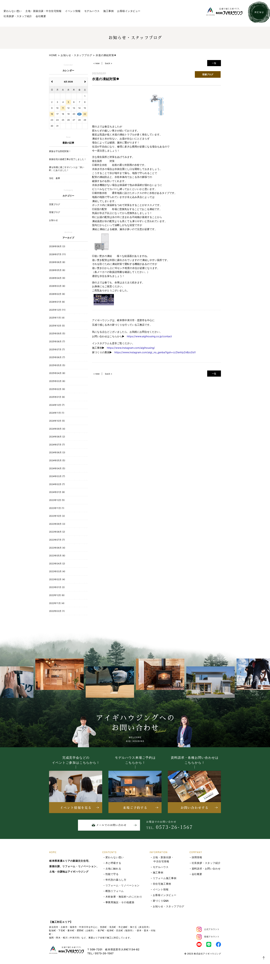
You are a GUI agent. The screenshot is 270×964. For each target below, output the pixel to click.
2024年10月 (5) (57, 420)
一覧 (214, 63)
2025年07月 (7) (57, 349)
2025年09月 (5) (57, 333)
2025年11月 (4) (57, 317)
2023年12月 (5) (57, 500)
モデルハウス (92, 11)
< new (96, 63)
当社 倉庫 (54, 178)
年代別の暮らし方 (115, 879)
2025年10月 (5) (57, 325)
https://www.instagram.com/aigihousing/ (131, 347)
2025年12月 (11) (57, 309)
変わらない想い (13, 11)
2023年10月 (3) (57, 516)
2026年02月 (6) (57, 294)
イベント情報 (72, 11)
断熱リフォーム (114, 891)
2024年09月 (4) (57, 428)
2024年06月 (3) (57, 452)
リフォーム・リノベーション (122, 885)
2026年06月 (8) (57, 262)
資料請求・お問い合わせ (206, 868)
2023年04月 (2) (57, 563)
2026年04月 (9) (57, 278)
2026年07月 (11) (57, 254)
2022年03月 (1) (57, 611)
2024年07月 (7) (57, 444)
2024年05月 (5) (57, 460)
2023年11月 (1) (56, 508)
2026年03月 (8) (57, 286)
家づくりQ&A (161, 900)
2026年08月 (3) (57, 246)
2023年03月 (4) (57, 571)
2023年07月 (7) (57, 539)
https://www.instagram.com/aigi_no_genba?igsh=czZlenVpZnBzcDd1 (155, 352)
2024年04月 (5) (57, 468)
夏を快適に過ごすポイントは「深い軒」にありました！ (66, 169)
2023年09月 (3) (57, 524)
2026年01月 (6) (57, 301)
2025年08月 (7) (57, 341)
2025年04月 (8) (57, 373)
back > (108, 63)
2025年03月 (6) (57, 381)
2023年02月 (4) (57, 579)
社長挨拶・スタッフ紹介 (18, 16)
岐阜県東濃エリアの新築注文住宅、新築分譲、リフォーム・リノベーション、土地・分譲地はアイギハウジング (74, 866)
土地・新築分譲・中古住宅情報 (43, 11)
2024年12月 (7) (57, 405)
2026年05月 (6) (57, 270)
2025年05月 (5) (57, 365)
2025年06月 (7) (57, 357)
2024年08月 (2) (57, 436)
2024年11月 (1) (56, 412)
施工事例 (108, 11)
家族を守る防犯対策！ (60, 151)
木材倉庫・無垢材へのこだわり (123, 896)
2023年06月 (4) (57, 547)
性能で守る (112, 874)
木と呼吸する (113, 862)
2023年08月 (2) (57, 531)
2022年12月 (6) (57, 595)
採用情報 (197, 857)
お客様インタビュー (128, 11)
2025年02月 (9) (57, 389)
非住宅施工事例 (162, 883)
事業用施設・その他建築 (119, 902)
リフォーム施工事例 (164, 878)
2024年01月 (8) (57, 492)
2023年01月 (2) (57, 587)
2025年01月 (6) (57, 397)
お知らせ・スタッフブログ (168, 906)
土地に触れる (113, 868)
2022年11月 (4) (56, 603)
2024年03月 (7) (57, 476)
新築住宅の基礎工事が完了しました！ (67, 159)
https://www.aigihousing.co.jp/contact (149, 336)
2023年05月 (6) (57, 555)
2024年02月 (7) (57, 484)
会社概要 (41, 16)
